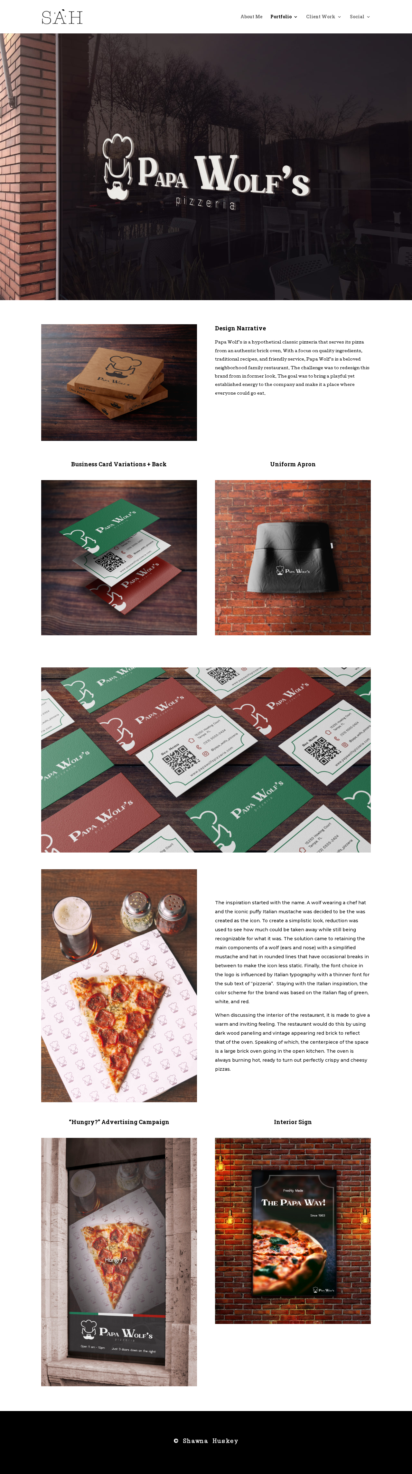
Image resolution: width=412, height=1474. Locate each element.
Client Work (320, 17)
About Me (251, 17)
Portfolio (281, 17)
